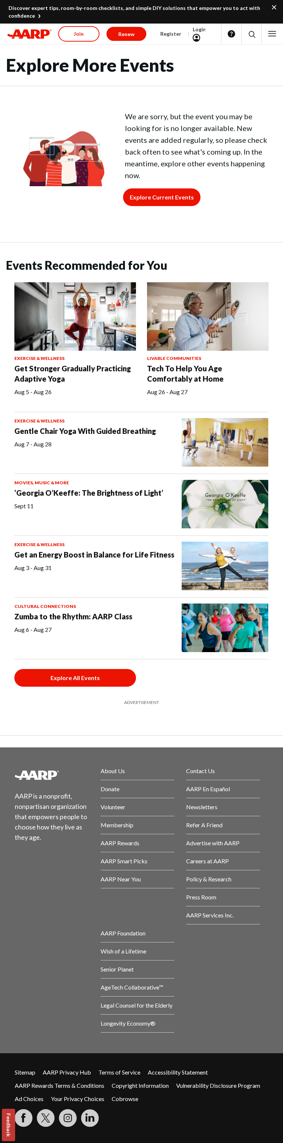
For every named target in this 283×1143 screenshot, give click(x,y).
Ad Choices (29, 1098)
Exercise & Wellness (39, 358)
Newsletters (201, 806)
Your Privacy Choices (77, 1098)
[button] (251, 34)
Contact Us (200, 770)
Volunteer (113, 806)
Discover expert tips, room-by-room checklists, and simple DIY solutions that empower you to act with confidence (134, 12)
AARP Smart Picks (124, 860)
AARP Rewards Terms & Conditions (59, 1085)
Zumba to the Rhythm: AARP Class (73, 616)
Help (231, 34)
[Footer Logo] (52, 775)
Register (170, 34)
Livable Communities (174, 358)
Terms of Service (119, 1072)
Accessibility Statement (178, 1072)
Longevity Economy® (128, 1023)
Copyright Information (140, 1085)
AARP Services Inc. (210, 915)
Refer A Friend (204, 824)
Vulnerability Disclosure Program (218, 1085)
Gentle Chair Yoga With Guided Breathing (85, 431)
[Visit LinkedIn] (90, 1118)
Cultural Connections (45, 606)
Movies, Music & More (41, 482)
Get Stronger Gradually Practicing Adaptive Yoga (72, 373)
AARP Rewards (120, 842)
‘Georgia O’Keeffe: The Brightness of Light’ (88, 492)
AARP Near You (121, 878)
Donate (110, 788)
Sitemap (25, 1072)
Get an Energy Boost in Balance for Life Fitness (94, 554)
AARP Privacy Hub (67, 1072)
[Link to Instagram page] (68, 1118)
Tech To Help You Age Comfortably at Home (185, 373)
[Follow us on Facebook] (23, 1118)
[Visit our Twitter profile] (46, 1118)
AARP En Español (208, 788)
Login (199, 29)
